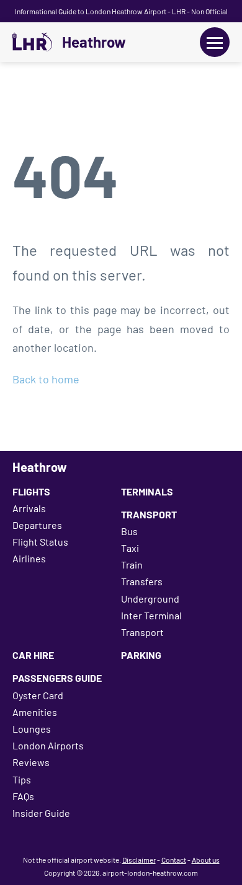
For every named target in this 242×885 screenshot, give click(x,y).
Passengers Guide (57, 678)
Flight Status (40, 541)
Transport (149, 514)
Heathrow (94, 42)
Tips (21, 779)
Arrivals (29, 508)
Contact (173, 859)
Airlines (29, 558)
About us (206, 859)
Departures (37, 525)
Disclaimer (139, 859)
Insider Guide (41, 813)
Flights (31, 491)
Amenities (34, 712)
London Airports (48, 745)
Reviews (31, 762)
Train (132, 564)
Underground (150, 598)
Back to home (45, 379)
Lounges (31, 729)
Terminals (147, 491)
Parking (141, 655)
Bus (129, 531)
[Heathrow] (32, 42)
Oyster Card (37, 695)
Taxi (130, 548)
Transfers (142, 581)
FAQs (23, 796)
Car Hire (33, 655)
